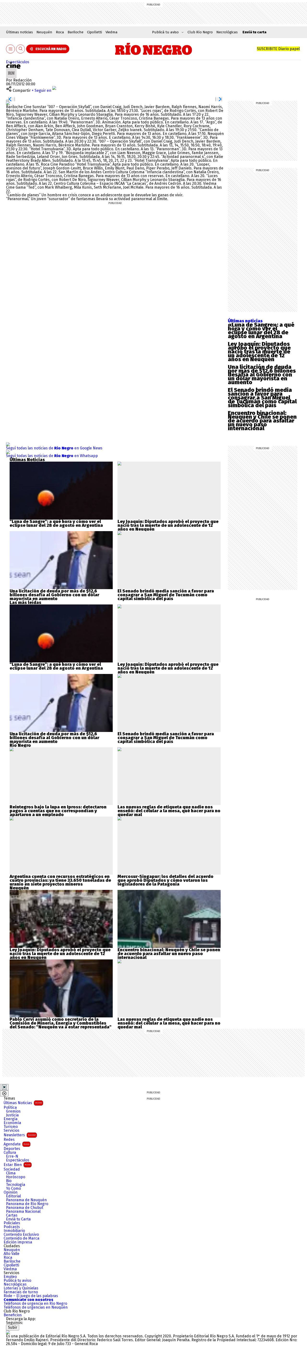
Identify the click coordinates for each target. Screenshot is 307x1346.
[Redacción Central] (11, 69)
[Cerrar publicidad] (4, 1087)
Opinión (11, 1192)
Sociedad (12, 1169)
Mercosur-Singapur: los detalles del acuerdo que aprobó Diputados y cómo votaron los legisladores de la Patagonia (165, 880)
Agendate (16, 1144)
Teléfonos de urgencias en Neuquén (36, 1307)
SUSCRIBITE (278, 48)
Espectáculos (17, 62)
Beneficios (13, 1315)
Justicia (12, 1115)
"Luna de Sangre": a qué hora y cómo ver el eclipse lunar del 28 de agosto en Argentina (56, 523)
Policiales (12, 1223)
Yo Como (13, 1188)
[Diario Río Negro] (153, 49)
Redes (9, 1140)
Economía (12, 1123)
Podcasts (12, 1227)
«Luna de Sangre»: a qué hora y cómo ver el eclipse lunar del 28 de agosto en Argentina (261, 330)
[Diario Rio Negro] (8, 1332)
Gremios (13, 1111)
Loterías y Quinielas (21, 1288)
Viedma (112, 32)
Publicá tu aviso (17, 1280)
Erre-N (12, 1156)
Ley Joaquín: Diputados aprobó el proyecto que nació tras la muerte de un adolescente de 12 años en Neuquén (259, 352)
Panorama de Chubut (24, 1208)
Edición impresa (18, 1242)
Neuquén (44, 32)
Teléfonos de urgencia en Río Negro (35, 1303)
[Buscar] (21, 49)
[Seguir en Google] (8, 103)
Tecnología (15, 1185)
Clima (11, 1173)
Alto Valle (11, 1254)
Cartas (12, 1215)
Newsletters (20, 1135)
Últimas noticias (19, 32)
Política (10, 1107)
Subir (12, 1327)
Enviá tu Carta (18, 1219)
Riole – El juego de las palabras (31, 1296)
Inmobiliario (14, 1231)
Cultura (10, 1153)
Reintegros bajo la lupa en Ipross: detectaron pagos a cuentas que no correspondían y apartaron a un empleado (58, 810)
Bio (9, 1181)
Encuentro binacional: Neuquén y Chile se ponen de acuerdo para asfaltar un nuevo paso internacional (262, 421)
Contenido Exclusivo (21, 1234)
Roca (60, 32)
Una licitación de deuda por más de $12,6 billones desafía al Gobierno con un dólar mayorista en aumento (262, 375)
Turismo (11, 1127)
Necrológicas (227, 32)
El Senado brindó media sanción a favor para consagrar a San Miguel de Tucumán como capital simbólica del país (262, 398)
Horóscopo (15, 1177)
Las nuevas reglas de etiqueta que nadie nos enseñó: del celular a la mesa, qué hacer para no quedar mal (169, 810)
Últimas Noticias (23, 1103)
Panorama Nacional (23, 1211)
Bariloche (75, 32)
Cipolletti (94, 32)
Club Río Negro (200, 32)
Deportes (12, 1149)
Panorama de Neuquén (26, 1200)
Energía (11, 1119)
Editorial (13, 1196)
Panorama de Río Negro (27, 1204)
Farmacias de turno (21, 1292)
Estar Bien (17, 1164)
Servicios (11, 1130)
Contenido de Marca (21, 1238)
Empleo (10, 1277)
